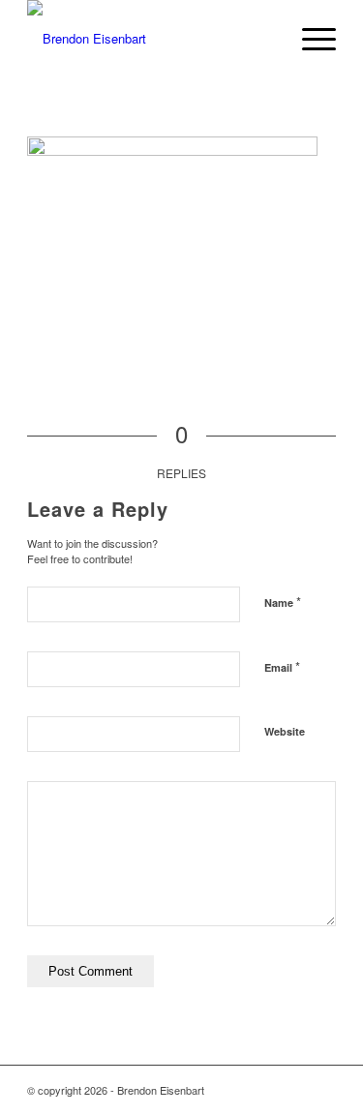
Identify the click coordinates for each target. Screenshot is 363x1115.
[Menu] (309, 38)
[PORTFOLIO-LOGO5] (150, 38)
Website (284, 731)
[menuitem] (309, 38)
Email (282, 666)
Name (282, 601)
